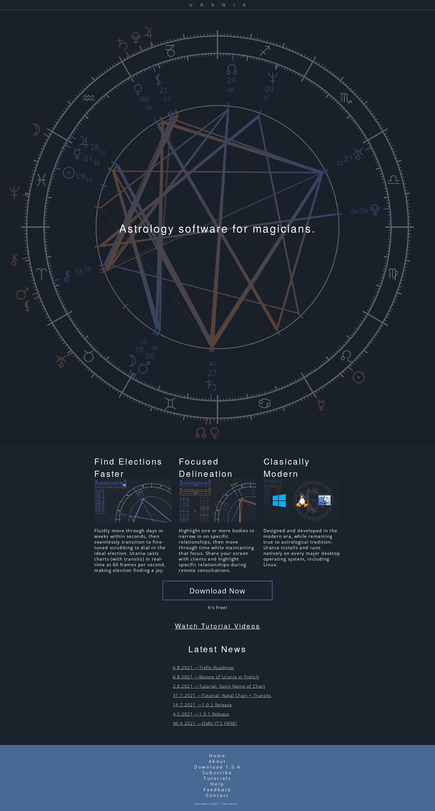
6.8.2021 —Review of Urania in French (216, 677)
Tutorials (217, 778)
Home (217, 755)
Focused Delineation (206, 467)
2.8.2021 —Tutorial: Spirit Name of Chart (219, 686)
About (217, 761)
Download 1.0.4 (217, 767)
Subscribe (217, 772)
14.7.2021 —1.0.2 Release (202, 705)
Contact (217, 795)
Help (217, 784)
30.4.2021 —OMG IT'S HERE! (205, 723)
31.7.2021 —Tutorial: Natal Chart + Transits (222, 695)
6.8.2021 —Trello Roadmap (203, 667)
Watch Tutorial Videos (217, 625)
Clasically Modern (286, 467)
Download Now (217, 590)
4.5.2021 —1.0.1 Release (201, 714)
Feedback (217, 789)
